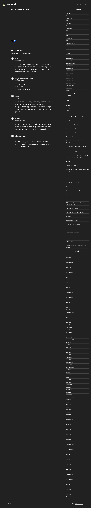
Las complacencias (70, 63)
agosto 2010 (68, 315)
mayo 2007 (68, 407)
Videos (67, 110)
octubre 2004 (69, 477)
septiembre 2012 (70, 272)
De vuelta (68, 121)
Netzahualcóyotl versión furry (73, 224)
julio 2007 (68, 402)
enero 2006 (68, 439)
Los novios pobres (70, 179)
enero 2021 (68, 255)
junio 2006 (68, 429)
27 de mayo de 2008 (19, 80)
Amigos (68, 161)
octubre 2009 (69, 337)
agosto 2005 (68, 452)
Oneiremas (68, 95)
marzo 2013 (68, 270)
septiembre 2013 (70, 265)
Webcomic (68, 113)
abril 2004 (68, 492)
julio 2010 (68, 317)
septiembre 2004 (70, 479)
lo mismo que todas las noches (73, 198)
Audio (67, 15)
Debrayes (68, 35)
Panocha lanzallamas (71, 228)
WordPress (79, 504)
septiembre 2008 (70, 367)
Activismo (68, 13)
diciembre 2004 (69, 472)
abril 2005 (68, 462)
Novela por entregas (71, 93)
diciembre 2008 (69, 362)
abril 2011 (68, 302)
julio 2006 (68, 427)
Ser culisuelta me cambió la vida (73, 183)
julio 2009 (68, 344)
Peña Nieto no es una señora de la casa (75, 212)
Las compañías (69, 60)
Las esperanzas (69, 65)
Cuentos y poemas (70, 28)
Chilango (68, 20)
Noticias (68, 90)
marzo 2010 (68, 324)
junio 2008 (68, 374)
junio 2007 (68, 404)
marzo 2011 (68, 305)
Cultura (68, 30)
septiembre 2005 (70, 449)
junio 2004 (68, 487)
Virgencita (68, 216)
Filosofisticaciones (70, 43)
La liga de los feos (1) (71, 132)
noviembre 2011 (69, 292)
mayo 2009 (68, 349)
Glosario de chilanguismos (72, 136)
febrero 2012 (69, 285)
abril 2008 (68, 379)
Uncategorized (69, 108)
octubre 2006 (69, 422)
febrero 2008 (69, 384)
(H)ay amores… (69, 241)
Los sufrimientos (70, 85)
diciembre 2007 (69, 389)
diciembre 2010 (69, 310)
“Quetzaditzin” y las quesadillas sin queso (76, 190)
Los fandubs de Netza (71, 165)
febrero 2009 (69, 357)
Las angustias (69, 58)
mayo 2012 (68, 280)
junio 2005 (68, 457)
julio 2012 (68, 277)
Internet (68, 50)
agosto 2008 (68, 369)
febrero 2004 (69, 497)
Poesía (67, 98)
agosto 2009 (68, 342)
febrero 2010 (69, 327)
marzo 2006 (68, 434)
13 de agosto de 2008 (20, 98)
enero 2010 (68, 329)
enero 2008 (68, 387)
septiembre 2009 (70, 339)
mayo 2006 (68, 432)
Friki (67, 48)
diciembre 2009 (69, 332)
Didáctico (68, 40)
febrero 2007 (69, 412)
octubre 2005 (69, 447)
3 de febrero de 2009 (20, 138)
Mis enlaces (69, 88)
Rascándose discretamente (72, 232)
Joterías (68, 53)
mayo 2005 (68, 459)
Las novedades (69, 68)
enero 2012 (68, 287)
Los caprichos (69, 80)
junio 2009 (68, 347)
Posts (67, 100)
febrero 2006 (69, 437)
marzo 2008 (68, 382)
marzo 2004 (68, 494)
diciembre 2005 (69, 442)
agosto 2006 (68, 424)
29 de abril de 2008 (19, 60)
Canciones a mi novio (71, 175)
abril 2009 (68, 352)
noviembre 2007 (69, 392)
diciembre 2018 (69, 262)
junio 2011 (68, 300)
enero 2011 (68, 307)
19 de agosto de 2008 (20, 120)
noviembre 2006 (69, 419)
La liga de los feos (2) (71, 128)
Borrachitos (69, 18)
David (67, 33)
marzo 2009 (68, 354)
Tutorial (68, 105)
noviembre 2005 (69, 444)
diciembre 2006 (69, 417)
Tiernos (68, 103)
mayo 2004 (68, 489)
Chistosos (68, 23)
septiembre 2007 (70, 397)
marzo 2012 (68, 282)
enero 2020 (68, 257)
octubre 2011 (69, 295)
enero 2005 (68, 469)
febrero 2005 (69, 467)
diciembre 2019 (69, 260)
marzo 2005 (68, 464)
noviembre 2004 (69, 474)
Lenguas (68, 75)
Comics (68, 25)
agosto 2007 (68, 399)
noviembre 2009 (69, 334)
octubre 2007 (69, 394)
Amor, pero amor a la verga (72, 186)
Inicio (74, 4)
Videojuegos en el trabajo (72, 220)
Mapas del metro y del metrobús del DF (75, 152)
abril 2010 (68, 322)
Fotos (67, 45)
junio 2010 (68, 320)
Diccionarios (69, 38)
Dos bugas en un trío (20, 9)
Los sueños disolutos (71, 83)
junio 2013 (68, 267)
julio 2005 (68, 454)
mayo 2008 (68, 377)
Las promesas (69, 70)
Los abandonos (69, 78)
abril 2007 (68, 409)
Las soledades (69, 73)
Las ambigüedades (70, 55)
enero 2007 (68, 414)
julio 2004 (68, 484)
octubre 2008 (69, 364)
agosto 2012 (68, 275)
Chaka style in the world (72, 208)
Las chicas (68, 194)
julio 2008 (68, 372)
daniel (17, 96)
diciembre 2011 (69, 290)
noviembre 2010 (69, 312)
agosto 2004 (68, 482)
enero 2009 (68, 359)
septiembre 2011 (70, 297)
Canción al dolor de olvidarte (73, 125)
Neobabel (11, 4)
